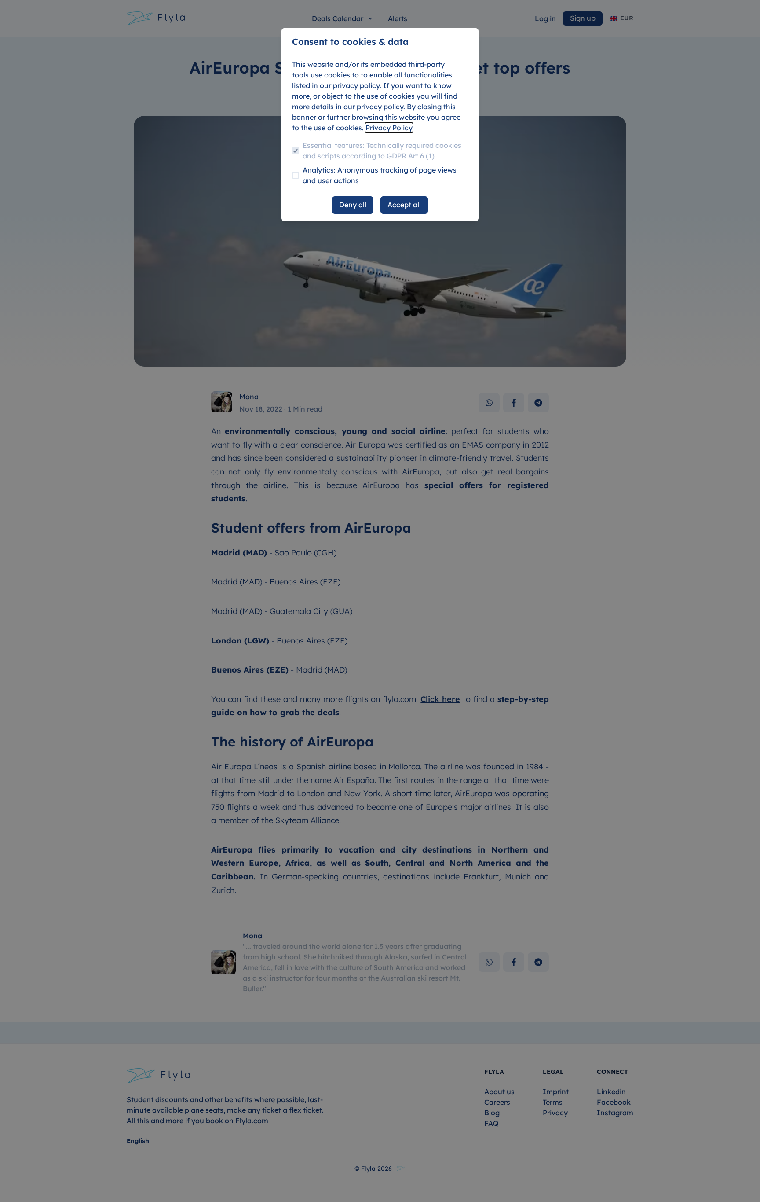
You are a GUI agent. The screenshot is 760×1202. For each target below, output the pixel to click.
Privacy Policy (389, 127)
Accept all (404, 204)
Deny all (352, 204)
